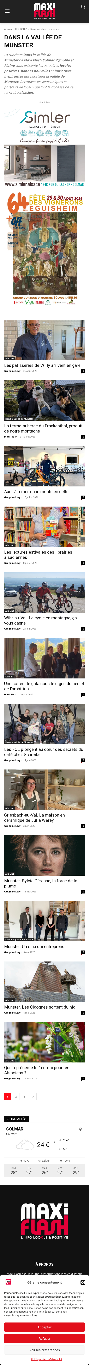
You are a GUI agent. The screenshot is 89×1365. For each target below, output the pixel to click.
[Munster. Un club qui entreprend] (44, 921)
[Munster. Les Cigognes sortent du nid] (44, 981)
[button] (83, 1282)
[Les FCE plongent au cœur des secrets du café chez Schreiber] (44, 724)
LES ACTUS (21, 29)
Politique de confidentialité (46, 1359)
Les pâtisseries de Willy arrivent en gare (42, 365)
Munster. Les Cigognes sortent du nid (40, 1007)
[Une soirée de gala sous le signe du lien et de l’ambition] (44, 658)
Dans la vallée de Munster (19, 418)
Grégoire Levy (12, 370)
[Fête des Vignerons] (44, 248)
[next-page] (33, 1096)
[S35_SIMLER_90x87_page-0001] (44, 148)
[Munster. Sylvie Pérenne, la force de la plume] (44, 855)
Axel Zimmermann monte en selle (36, 491)
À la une (9, 358)
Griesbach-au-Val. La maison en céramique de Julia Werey (34, 818)
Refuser (45, 1339)
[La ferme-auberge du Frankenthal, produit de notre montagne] (44, 400)
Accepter (44, 1327)
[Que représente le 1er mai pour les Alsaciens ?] (44, 1042)
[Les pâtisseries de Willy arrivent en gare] (44, 340)
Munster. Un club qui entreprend (34, 946)
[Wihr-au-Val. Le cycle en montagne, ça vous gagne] (44, 592)
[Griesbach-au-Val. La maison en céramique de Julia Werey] (44, 789)
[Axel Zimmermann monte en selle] (44, 466)
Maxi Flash (10, 436)
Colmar (9, 676)
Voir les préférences (44, 1350)
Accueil (8, 29)
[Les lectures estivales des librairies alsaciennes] (44, 527)
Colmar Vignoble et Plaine (19, 939)
